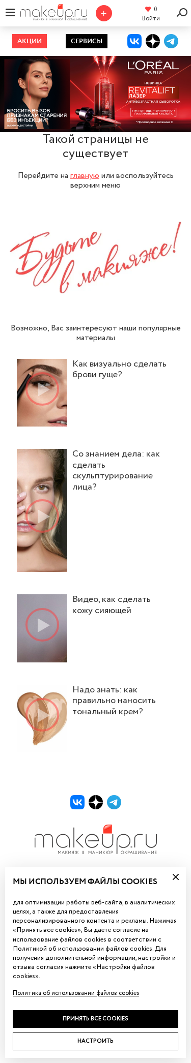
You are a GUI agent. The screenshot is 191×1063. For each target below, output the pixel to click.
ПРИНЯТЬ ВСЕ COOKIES (95, 1018)
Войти (151, 19)
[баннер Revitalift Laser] (95, 94)
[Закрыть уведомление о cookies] (176, 877)
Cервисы (86, 41)
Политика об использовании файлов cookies (76, 993)
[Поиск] (183, 12)
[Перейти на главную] (53, 17)
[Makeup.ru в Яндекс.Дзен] (153, 41)
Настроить (95, 1041)
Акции (29, 41)
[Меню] (10, 12)
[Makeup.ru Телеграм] (171, 41)
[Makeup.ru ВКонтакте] (134, 41)
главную (84, 176)
